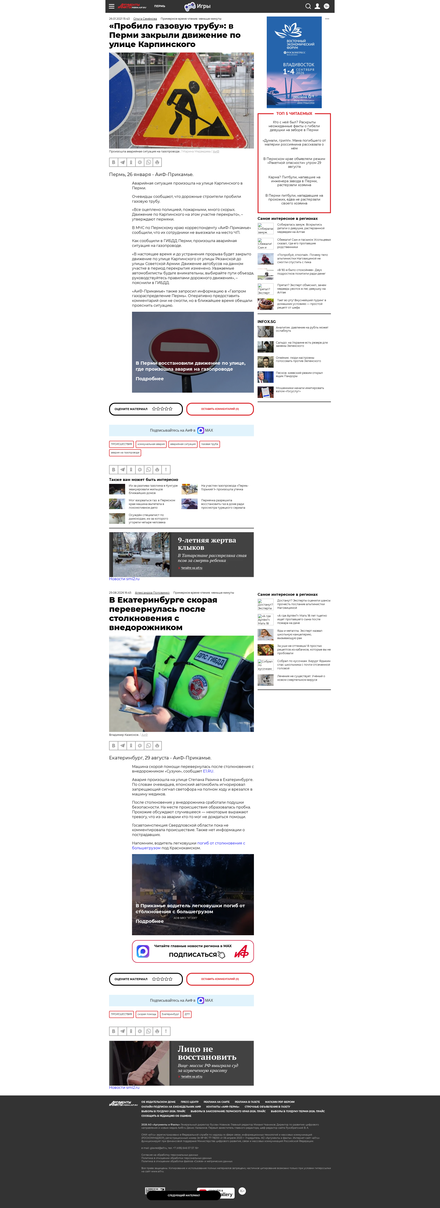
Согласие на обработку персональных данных (169, 1154)
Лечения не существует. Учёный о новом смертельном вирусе (301, 677)
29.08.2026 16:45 (120, 592)
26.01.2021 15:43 (119, 18)
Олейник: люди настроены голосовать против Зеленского (298, 359)
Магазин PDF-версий (279, 1101)
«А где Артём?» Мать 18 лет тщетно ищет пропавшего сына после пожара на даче (302, 619)
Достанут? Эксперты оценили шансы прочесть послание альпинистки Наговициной (303, 604)
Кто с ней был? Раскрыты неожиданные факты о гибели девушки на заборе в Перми (294, 126)
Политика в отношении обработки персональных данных (176, 1158)
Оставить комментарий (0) (220, 409)
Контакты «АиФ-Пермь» (222, 1106)
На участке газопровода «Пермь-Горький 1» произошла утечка (225, 487)
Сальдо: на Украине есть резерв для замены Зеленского (302, 344)
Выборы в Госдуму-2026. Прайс (163, 1111)
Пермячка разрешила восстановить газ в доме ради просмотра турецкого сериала (223, 504)
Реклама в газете (247, 1101)
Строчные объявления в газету (267, 1106)
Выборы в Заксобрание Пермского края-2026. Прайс (228, 1111)
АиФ (216, 151)
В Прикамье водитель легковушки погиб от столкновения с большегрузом (190, 908)
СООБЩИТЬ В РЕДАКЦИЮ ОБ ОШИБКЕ (166, 1115)
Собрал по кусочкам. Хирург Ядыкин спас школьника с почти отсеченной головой (303, 664)
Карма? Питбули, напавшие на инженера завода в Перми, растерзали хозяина (294, 181)
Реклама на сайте (217, 1101)
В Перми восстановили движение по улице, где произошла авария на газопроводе (190, 366)
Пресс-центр (189, 1101)
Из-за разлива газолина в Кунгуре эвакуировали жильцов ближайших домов (153, 489)
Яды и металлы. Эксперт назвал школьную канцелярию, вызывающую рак (299, 634)
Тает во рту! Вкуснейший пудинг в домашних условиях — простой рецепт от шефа (301, 303)
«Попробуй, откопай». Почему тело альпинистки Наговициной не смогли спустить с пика (302, 258)
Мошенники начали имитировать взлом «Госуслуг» (300, 389)
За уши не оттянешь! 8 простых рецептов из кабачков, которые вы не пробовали (304, 649)
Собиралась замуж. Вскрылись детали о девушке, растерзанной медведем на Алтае (300, 228)
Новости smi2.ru (124, 579)
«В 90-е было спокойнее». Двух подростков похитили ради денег (301, 271)
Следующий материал (184, 1195)
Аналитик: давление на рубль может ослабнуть (302, 329)
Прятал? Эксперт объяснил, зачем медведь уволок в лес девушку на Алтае (301, 288)
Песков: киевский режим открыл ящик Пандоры (299, 374)
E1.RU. (208, 771)
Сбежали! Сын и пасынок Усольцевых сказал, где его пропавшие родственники (304, 243)
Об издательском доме (158, 1101)
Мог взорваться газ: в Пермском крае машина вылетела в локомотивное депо (152, 504)
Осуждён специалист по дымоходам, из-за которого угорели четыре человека (148, 518)
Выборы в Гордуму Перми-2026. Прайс (298, 1111)
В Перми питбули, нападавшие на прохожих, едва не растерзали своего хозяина (294, 199)
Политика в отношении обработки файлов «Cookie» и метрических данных (186, 1161)
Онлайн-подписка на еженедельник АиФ (171, 1106)
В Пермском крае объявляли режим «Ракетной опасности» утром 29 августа (294, 163)
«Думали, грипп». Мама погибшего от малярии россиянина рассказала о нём (294, 144)
